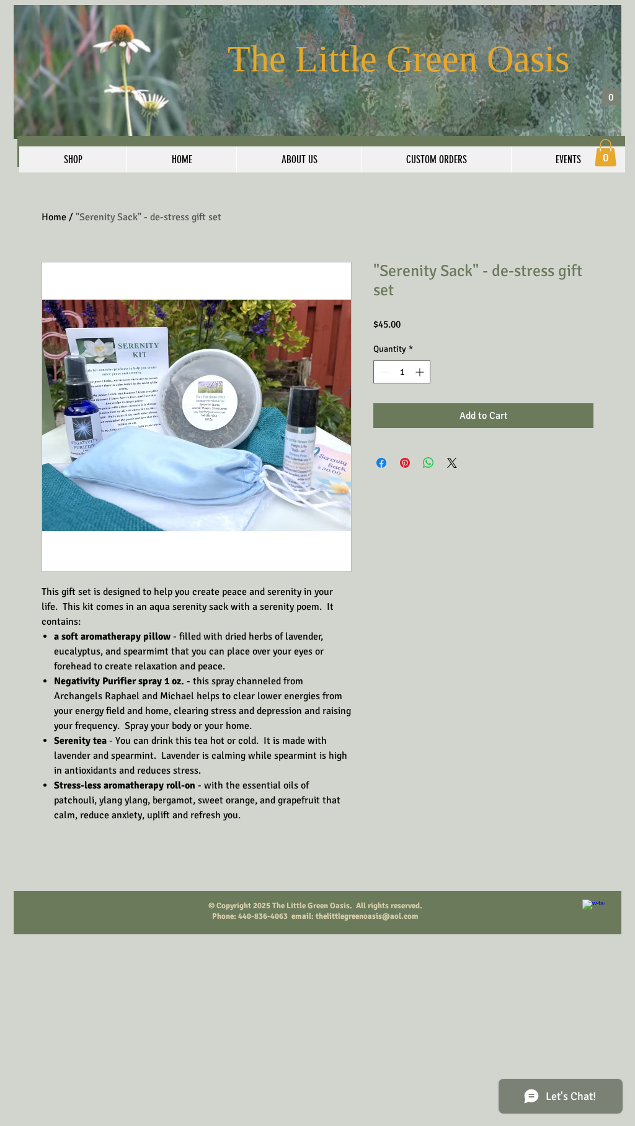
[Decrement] (383, 372)
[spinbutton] (402, 372)
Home (54, 217)
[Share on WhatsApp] (428, 462)
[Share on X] (452, 462)
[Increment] (421, 372)
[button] (610, 92)
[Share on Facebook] (381, 462)
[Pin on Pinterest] (404, 462)
